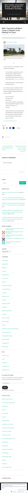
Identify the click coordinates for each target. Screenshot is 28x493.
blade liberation (5, 274)
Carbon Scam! (5, 278)
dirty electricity (5, 296)
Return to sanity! (5, 339)
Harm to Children (6, 317)
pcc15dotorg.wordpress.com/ (8, 438)
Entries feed (4, 362)
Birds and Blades (5, 420)
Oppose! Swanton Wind (7, 449)
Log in (3, 359)
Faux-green (4, 307)
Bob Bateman (9, 231)
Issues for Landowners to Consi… (17, 238)
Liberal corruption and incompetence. (10, 328)
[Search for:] (14, 182)
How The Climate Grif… (11, 228)
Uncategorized (8, 136)
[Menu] (4, 22)
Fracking (4, 314)
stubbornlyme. (5, 445)
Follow (4, 387)
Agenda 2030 (5, 264)
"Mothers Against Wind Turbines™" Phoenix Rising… (14, 7)
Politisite (4, 417)
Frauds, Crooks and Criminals (8, 402)
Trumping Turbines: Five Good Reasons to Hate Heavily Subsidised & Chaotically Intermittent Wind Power (12, 212)
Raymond (8, 241)
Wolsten (4, 460)
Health (3, 325)
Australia (4, 271)
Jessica (7, 238)
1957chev (13, 34)
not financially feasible (7, 335)
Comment (21, 172)
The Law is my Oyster (7, 431)
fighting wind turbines (7, 310)
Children (4, 282)
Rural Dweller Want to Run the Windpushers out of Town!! (7, 147)
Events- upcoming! (6, 303)
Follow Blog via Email (8, 375)
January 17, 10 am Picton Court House (10, 192)
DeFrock (4, 409)
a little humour (5, 260)
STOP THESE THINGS (11, 42)
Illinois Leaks (5, 442)
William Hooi (9, 235)
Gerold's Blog (5, 413)
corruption (4, 292)
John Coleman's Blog (6, 467)
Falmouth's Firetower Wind (8, 427)
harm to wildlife (5, 321)
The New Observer (6, 435)
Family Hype (5, 406)
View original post (7, 120)
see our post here (17, 79)
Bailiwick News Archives (7, 399)
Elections (4, 299)
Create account (5, 355)
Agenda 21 (4, 267)
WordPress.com (5, 369)
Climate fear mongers (7, 285)
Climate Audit (5, 452)
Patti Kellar (4, 463)
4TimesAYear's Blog (6, 456)
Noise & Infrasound (6, 332)
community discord (6, 289)
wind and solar (5, 346)
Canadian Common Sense (7, 424)
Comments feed (5, 366)
